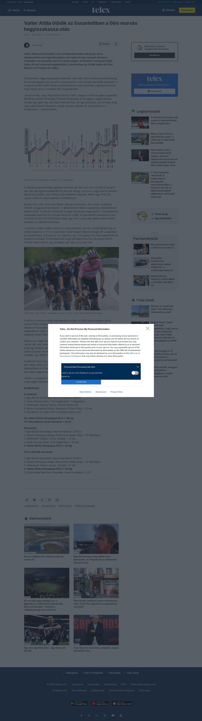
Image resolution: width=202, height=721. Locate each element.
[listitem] (100, 366)
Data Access (101, 392)
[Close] (148, 329)
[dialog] (101, 360)
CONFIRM (81, 382)
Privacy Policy (117, 392)
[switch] (135, 373)
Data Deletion (85, 392)
